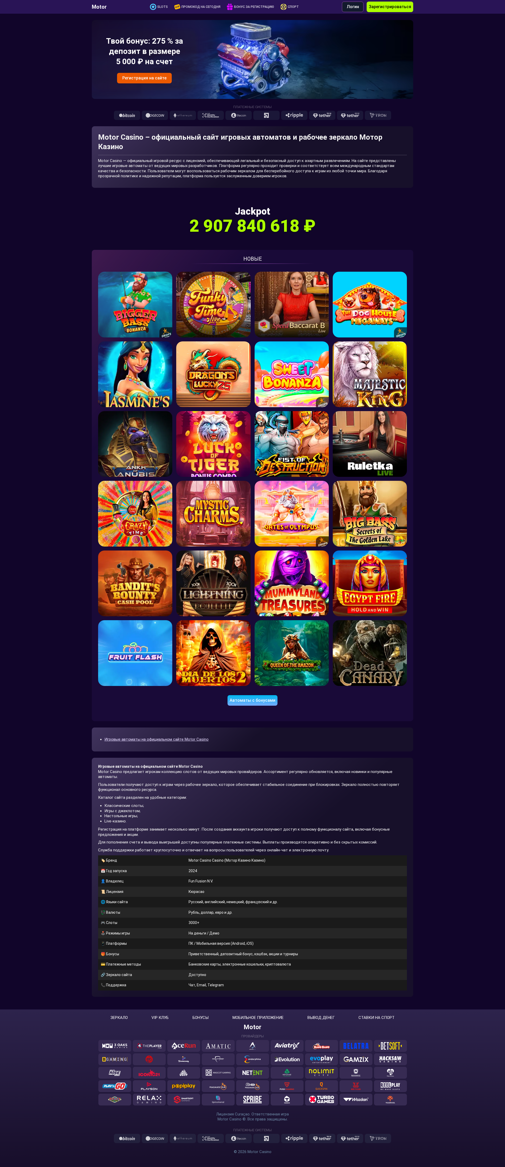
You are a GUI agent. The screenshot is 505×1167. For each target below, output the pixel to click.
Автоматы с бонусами (252, 700)
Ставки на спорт (376, 1018)
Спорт (293, 7)
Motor (99, 6)
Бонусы (201, 1018)
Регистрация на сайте (144, 77)
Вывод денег (321, 1018)
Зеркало (119, 1018)
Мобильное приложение (258, 1018)
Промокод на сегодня (200, 7)
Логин (353, 6)
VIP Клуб (160, 1018)
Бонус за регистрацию (254, 7)
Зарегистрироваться (390, 6)
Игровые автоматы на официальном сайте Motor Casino (156, 739)
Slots (162, 7)
